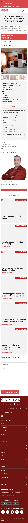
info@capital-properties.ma (9, 415)
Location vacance (6, 500)
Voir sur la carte (7, 45)
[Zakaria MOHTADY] (14, 167)
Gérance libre (5, 492)
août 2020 (3, 484)
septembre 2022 (4, 477)
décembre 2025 (4, 434)
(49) (5, 28)
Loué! (16, 500)
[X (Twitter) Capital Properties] (7, 512)
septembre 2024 (4, 452)
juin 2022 (3, 481)
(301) (13, 26)
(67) (21, 26)
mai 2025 (3, 438)
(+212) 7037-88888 (8, 412)
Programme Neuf (6, 503)
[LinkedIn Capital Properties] (17, 512)
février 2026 (4, 427)
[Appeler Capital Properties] (23, 10)
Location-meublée (17, 492)
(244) (4, 26)
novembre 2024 (4, 445)
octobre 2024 (4, 448)
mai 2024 (3, 455)
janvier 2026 (4, 430)
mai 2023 (3, 466)
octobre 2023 (4, 463)
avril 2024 (3, 459)
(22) (15, 28)
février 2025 (4, 441)
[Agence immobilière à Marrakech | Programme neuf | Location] (4, 10)
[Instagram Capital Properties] (12, 512)
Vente (16, 503)
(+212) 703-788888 (7, 3)
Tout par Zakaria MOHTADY (14, 190)
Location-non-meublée (8, 495)
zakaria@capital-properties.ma (10, 184)
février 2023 (4, 473)
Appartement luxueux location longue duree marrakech (11, 347)
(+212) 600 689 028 (8, 41)
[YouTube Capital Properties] (22, 512)
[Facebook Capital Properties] (3, 512)
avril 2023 (3, 470)
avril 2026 (3, 423)
